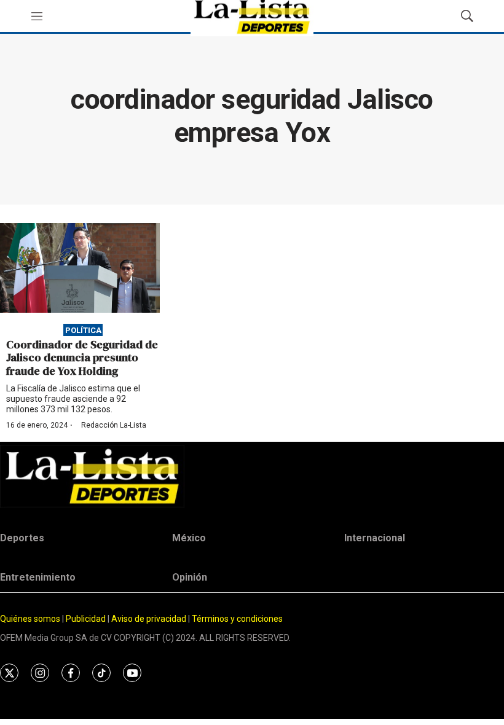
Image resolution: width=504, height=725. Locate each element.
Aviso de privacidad (148, 619)
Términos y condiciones (237, 619)
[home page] (252, 476)
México (189, 538)
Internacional (374, 538)
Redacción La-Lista (113, 425)
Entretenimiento (38, 577)
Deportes (22, 538)
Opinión (189, 577)
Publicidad (87, 619)
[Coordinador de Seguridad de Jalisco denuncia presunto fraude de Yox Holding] (80, 268)
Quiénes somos (30, 619)
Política (83, 329)
